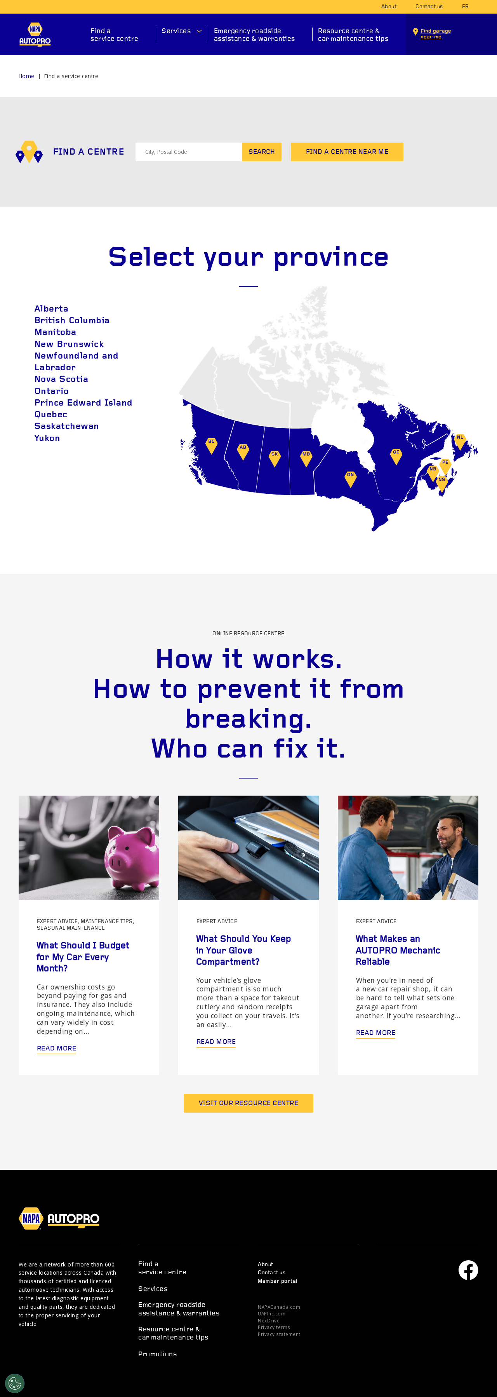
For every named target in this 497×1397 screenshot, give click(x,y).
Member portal (277, 1281)
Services (176, 31)
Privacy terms (274, 1327)
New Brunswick (69, 344)
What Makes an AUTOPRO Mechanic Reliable (398, 951)
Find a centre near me (347, 152)
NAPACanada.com (279, 1307)
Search (261, 152)
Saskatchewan (66, 426)
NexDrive (269, 1320)
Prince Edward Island (83, 403)
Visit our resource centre (248, 1103)
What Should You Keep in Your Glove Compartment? (243, 951)
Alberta (51, 309)
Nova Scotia (61, 379)
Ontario (51, 391)
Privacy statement (279, 1334)
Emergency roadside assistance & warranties (254, 35)
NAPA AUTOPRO (35, 34)
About (388, 6)
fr (465, 6)
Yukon (47, 438)
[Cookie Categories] (14, 1383)
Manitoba (55, 332)
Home (27, 76)
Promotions (157, 1354)
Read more (56, 1048)
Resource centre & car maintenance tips (353, 35)
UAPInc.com (271, 1313)
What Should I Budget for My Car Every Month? (83, 957)
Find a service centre (114, 35)
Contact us (429, 6)
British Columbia (72, 321)
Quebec (51, 415)
